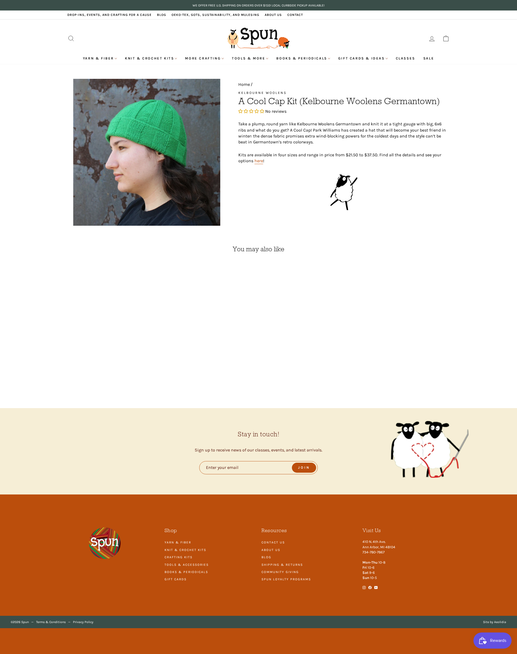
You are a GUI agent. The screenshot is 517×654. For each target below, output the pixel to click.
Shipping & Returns (282, 565)
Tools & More (248, 58)
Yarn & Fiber (98, 58)
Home (244, 84)
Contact (295, 15)
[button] (251, 111)
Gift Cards (176, 579)
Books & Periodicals (301, 58)
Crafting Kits (179, 557)
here (258, 160)
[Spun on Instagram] (364, 587)
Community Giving (280, 572)
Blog (161, 15)
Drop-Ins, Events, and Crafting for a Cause (109, 15)
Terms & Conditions (51, 622)
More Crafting (203, 58)
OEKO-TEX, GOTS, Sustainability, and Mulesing (215, 15)
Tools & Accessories (187, 565)
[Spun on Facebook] (370, 587)
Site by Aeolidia (494, 622)
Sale (428, 58)
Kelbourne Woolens (262, 93)
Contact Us (273, 542)
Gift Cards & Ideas (361, 58)
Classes (405, 58)
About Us (273, 15)
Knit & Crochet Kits (149, 58)
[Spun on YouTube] (376, 587)
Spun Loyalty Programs (286, 579)
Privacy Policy (83, 622)
